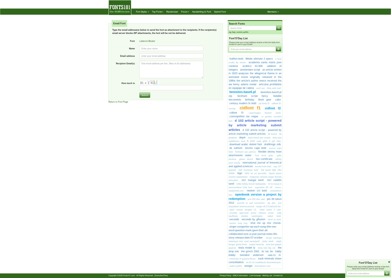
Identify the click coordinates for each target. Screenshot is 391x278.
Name (132, 48)
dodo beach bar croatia (259, 137)
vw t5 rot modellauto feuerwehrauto (263, 262)
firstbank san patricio (245, 152)
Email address (127, 55)
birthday (249, 99)
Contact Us (278, 275)
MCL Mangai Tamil (253, 180)
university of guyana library (242, 258)
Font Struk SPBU (264, 155)
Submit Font (220, 11)
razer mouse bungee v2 (242, 209)
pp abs (271, 203)
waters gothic (235, 266)
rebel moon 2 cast (270, 209)
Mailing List (267, 275)
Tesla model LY (246, 247)
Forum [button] (184, 11)
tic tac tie (267, 251)
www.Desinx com (262, 266)
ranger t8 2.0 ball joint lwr (268, 206)
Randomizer (172, 11)
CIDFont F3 (236, 112)
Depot (242, 137)
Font (132, 40)
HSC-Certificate (264, 159)
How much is (128, 83)
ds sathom (235, 148)
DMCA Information (240, 275)
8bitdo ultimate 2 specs (259, 58)
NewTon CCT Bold (257, 190)
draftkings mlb (272, 144)
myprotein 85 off (263, 187)
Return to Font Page (118, 101)
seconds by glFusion (253, 219)
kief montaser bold (248, 170)
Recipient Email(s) (125, 63)
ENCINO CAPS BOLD (255, 148)
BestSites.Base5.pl (242, 92)
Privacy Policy (225, 275)
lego (234, 32)
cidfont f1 (250, 108)
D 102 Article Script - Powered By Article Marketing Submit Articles (255, 125)
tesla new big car (267, 248)
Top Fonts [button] (157, 11)
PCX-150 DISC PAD (256, 199)
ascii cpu (260, 88)
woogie (248, 265)
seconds (234, 219)
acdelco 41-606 (253, 66)
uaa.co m (274, 255)
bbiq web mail (274, 88)
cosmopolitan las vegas (243, 116)
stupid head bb (256, 244)
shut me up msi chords (265, 223)
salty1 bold (274, 216)
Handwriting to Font (201, 11)
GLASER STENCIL (246, 159)
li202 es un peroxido (255, 173)
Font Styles (141, 11)
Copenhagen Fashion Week (265, 113)
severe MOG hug (238, 223)
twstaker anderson (251, 255)
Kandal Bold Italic (263, 166)
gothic (245, 32)
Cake (278, 99)
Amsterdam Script (250, 69)
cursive (239, 32)
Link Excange (255, 275)
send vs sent (274, 219)
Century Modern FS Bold (242, 103)
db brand (272, 134)
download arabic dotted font (245, 144)
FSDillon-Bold (236, 58)
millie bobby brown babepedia (251, 184)
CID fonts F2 (264, 103)
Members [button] (272, 11)
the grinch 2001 (250, 251)
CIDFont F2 (273, 108)
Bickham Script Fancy (253, 95)
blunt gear (264, 99)
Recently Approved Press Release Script (251, 213)
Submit (144, 95)
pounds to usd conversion (251, 203)
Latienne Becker (147, 40)
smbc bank (267, 241)
